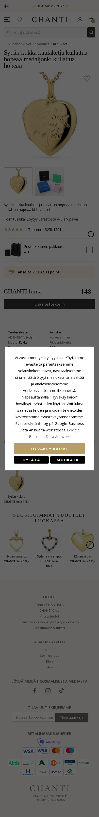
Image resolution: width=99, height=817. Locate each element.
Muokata (67, 459)
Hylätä (31, 459)
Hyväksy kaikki (49, 448)
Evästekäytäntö (29, 423)
